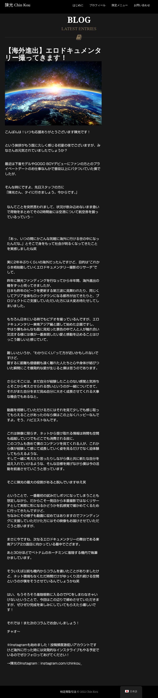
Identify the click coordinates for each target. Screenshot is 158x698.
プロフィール (97, 5)
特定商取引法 (68, 691)
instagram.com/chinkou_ (61, 663)
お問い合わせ (142, 5)
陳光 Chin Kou (17, 5)
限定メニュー (120, 5)
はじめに (78, 5)
